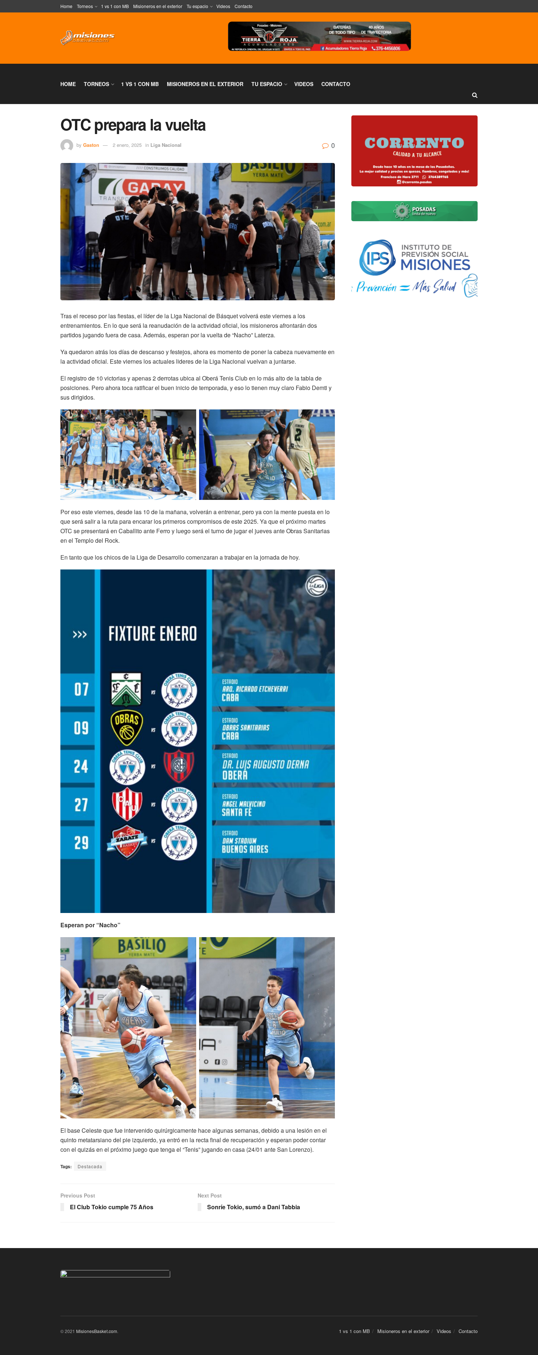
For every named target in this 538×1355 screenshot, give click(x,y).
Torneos (85, 6)
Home (66, 6)
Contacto (244, 6)
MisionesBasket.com (96, 1331)
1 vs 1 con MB (115, 6)
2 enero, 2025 (127, 144)
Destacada (90, 1166)
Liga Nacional (166, 144)
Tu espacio (197, 6)
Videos (223, 6)
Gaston (91, 144)
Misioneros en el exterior (157, 6)
